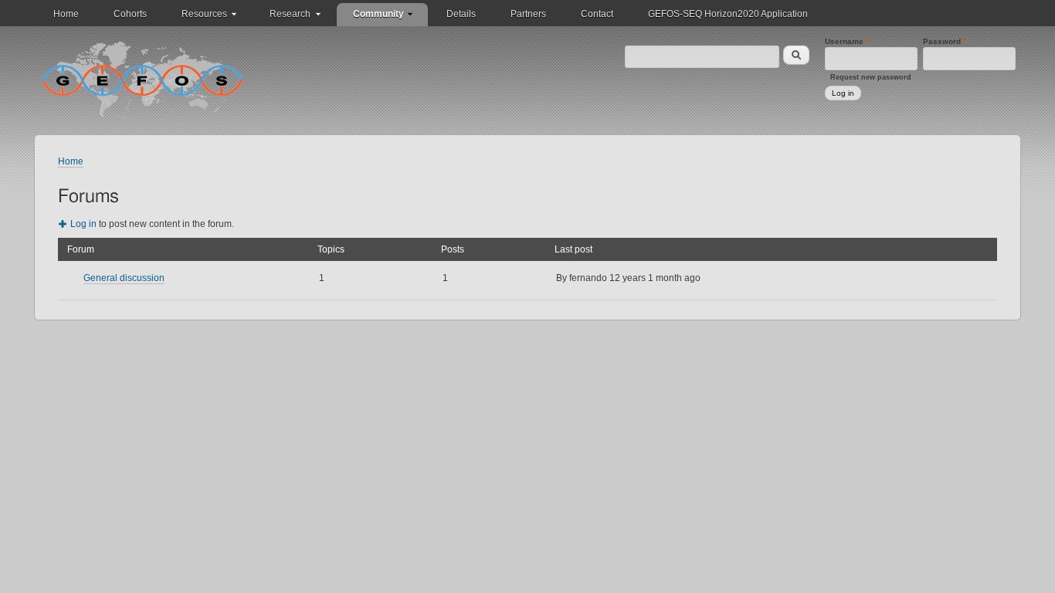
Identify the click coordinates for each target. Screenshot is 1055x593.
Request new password (870, 77)
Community (378, 13)
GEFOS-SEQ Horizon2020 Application (728, 13)
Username (847, 41)
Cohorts (130, 13)
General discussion (124, 278)
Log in (83, 224)
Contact (597, 13)
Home (66, 13)
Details (461, 13)
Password (944, 41)
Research (290, 13)
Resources (204, 13)
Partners (528, 13)
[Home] (142, 79)
